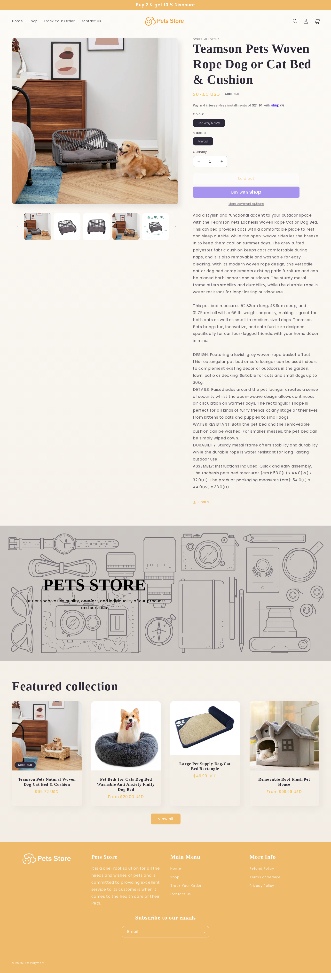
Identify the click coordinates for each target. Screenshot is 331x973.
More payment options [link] (246, 204)
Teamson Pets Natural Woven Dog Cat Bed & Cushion (47, 782)
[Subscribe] (203, 931)
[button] (295, 21)
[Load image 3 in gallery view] (96, 226)
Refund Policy (262, 868)
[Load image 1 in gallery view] (37, 226)
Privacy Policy (262, 885)
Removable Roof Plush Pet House (284, 782)
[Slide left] (17, 226)
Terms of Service (265, 877)
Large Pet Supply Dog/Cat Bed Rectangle (205, 766)
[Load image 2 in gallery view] (67, 226)
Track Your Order (186, 885)
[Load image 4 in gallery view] (126, 226)
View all (165, 818)
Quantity (200, 152)
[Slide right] (175, 226)
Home (175, 868)
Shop (174, 877)
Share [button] (203, 501)
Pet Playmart (34, 963)
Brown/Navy (211, 123)
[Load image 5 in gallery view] (155, 226)
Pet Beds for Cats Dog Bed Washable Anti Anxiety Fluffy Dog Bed (126, 784)
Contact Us (180, 894)
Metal (205, 142)
